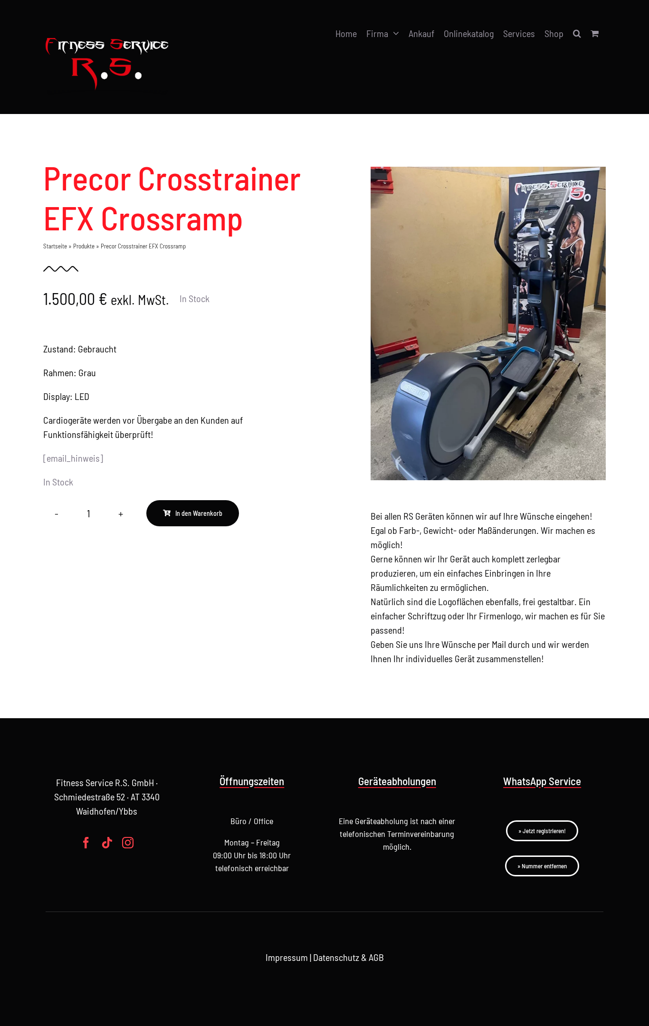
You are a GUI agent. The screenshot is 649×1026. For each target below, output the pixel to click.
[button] (577, 33)
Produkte (84, 246)
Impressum (287, 957)
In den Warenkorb (198, 513)
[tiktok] (107, 842)
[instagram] (128, 842)
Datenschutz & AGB (348, 957)
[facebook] (86, 842)
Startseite (55, 246)
